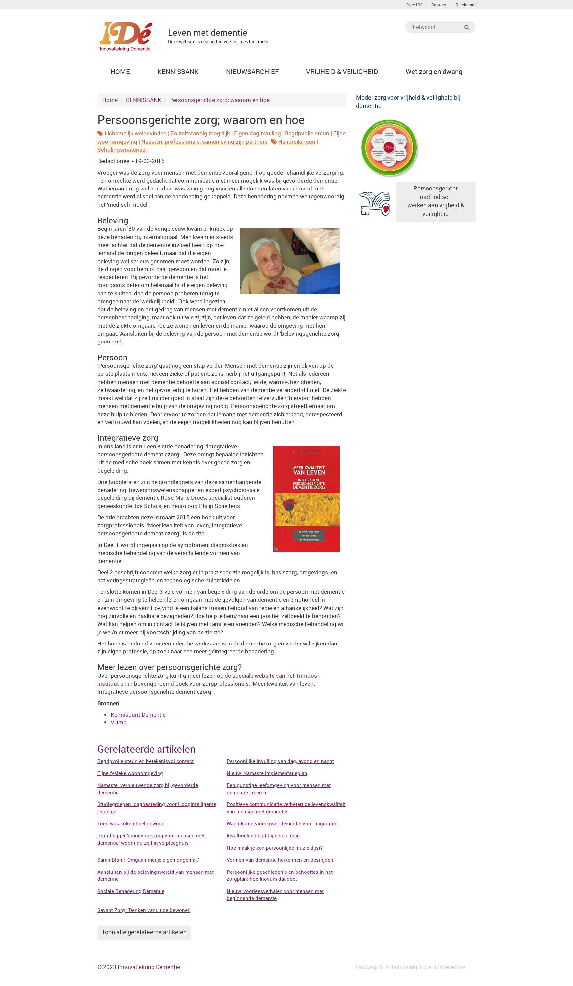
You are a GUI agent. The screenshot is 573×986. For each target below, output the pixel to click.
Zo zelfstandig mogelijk (200, 133)
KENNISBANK (143, 100)
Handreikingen (296, 141)
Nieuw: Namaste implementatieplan (267, 773)
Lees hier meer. (253, 41)
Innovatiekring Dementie (149, 967)
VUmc (118, 722)
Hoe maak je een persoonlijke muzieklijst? (275, 847)
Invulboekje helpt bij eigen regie (263, 835)
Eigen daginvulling (257, 133)
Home (110, 100)
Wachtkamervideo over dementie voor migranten (282, 823)
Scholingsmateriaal (122, 149)
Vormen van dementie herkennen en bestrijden (280, 859)
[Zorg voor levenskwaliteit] (389, 147)
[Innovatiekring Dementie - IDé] (126, 35)
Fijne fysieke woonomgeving (130, 773)
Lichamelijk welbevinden (136, 133)
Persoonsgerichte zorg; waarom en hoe (219, 100)
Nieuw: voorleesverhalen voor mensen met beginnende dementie (275, 894)
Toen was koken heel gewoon (131, 823)
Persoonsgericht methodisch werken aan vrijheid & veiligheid (435, 201)
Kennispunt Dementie (138, 714)
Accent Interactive (442, 967)
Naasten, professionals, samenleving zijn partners (204, 141)
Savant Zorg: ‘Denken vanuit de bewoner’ (143, 910)
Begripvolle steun (307, 133)
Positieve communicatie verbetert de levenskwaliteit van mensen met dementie (286, 807)
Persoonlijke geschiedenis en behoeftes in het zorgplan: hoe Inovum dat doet (280, 875)
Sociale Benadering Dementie (130, 891)
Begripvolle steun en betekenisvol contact (145, 761)
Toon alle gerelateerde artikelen (144, 932)
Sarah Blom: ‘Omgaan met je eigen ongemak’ (148, 859)
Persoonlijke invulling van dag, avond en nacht (280, 761)
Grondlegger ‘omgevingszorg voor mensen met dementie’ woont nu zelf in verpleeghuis (151, 839)
